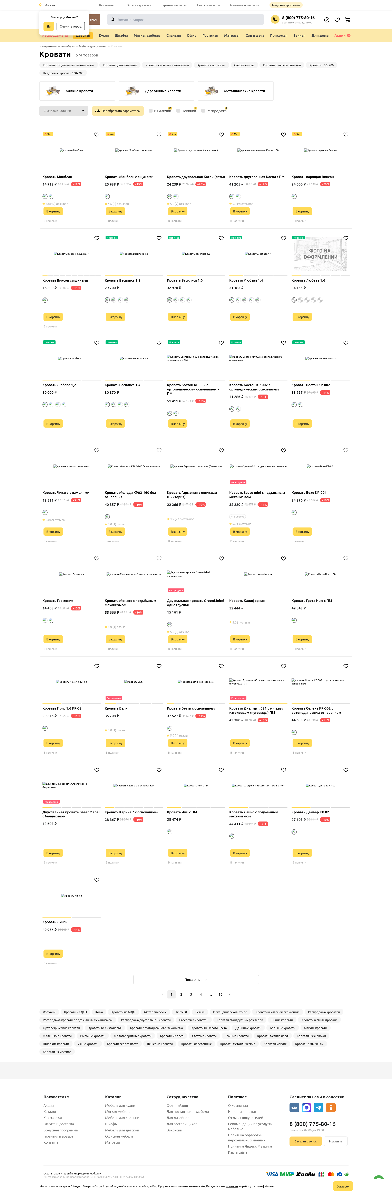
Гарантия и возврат (174, 5)
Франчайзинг (177, 1105)
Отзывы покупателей (245, 1117)
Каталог (50, 1111)
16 (220, 994)
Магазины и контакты (244, 5)
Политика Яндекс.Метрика (250, 1146)
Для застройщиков (182, 1123)
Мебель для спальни (122, 1117)
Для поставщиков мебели (188, 1111)
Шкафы (111, 1123)
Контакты (51, 1142)
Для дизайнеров (180, 1117)
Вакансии (174, 1130)
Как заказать (107, 5)
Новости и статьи (208, 5)
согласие (232, 1186)
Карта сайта (237, 1152)
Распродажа (52, 35)
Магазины (336, 1141)
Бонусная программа (286, 5)
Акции (340, 35)
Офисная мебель (119, 1136)
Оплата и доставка (139, 5)
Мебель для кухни (120, 1105)
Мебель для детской (122, 1130)
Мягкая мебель (117, 1111)
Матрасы (112, 1142)
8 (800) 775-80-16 (298, 17)
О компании (238, 1105)
